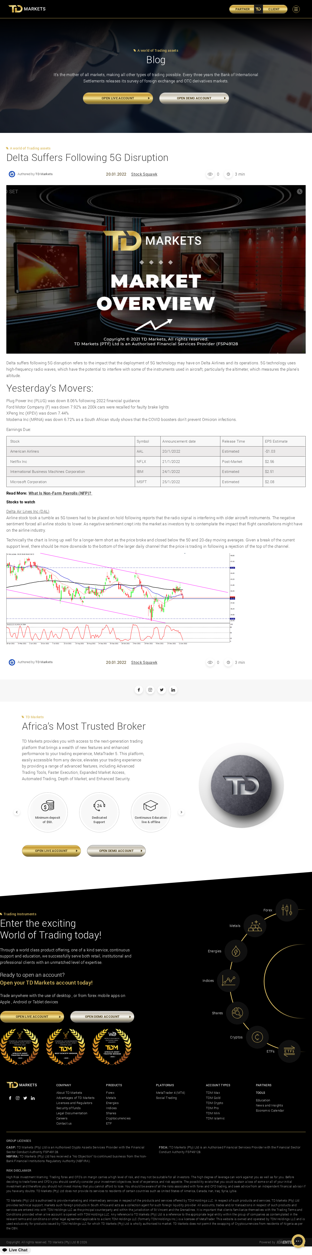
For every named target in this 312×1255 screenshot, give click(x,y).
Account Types (218, 1085)
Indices (111, 1108)
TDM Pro (212, 1108)
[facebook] (10, 1098)
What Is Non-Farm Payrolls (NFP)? (60, 493)
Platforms (165, 1085)
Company (63, 1085)
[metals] (255, 925)
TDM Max (213, 1092)
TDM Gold (213, 1098)
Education (263, 1100)
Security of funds (68, 1108)
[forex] (286, 910)
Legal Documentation (72, 1113)
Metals (111, 1098)
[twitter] (25, 1098)
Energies (112, 1103)
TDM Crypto (214, 1103)
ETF (109, 1123)
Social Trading (166, 1098)
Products (114, 1085)
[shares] (237, 1013)
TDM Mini (213, 1113)
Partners (264, 1085)
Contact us (64, 1123)
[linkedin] (33, 1098)
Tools (260, 1092)
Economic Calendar (270, 1110)
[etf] (289, 1051)
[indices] (228, 980)
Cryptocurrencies (118, 1118)
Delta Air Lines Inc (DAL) (27, 511)
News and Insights (269, 1105)
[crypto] (257, 1037)
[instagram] (17, 1098)
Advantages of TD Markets (75, 1098)
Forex (110, 1092)
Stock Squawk (144, 174)
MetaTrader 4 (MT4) (170, 1092)
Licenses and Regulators (74, 1103)
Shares (111, 1113)
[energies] (235, 951)
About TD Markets (69, 1092)
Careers (62, 1118)
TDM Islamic (215, 1118)
